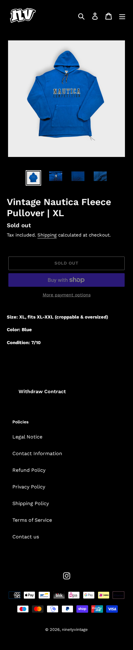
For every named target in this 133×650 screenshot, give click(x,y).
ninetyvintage (75, 629)
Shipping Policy (30, 503)
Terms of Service (32, 520)
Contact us (25, 537)
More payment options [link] (67, 294)
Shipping (47, 235)
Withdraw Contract (42, 391)
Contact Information (37, 453)
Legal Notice (27, 437)
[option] (33, 178)
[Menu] (122, 16)
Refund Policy (28, 470)
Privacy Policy (28, 487)
